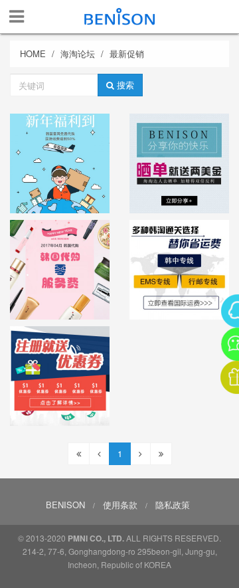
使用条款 (120, 504)
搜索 (124, 84)
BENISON (65, 504)
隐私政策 (172, 504)
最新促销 (127, 53)
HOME (33, 53)
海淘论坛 (77, 53)
